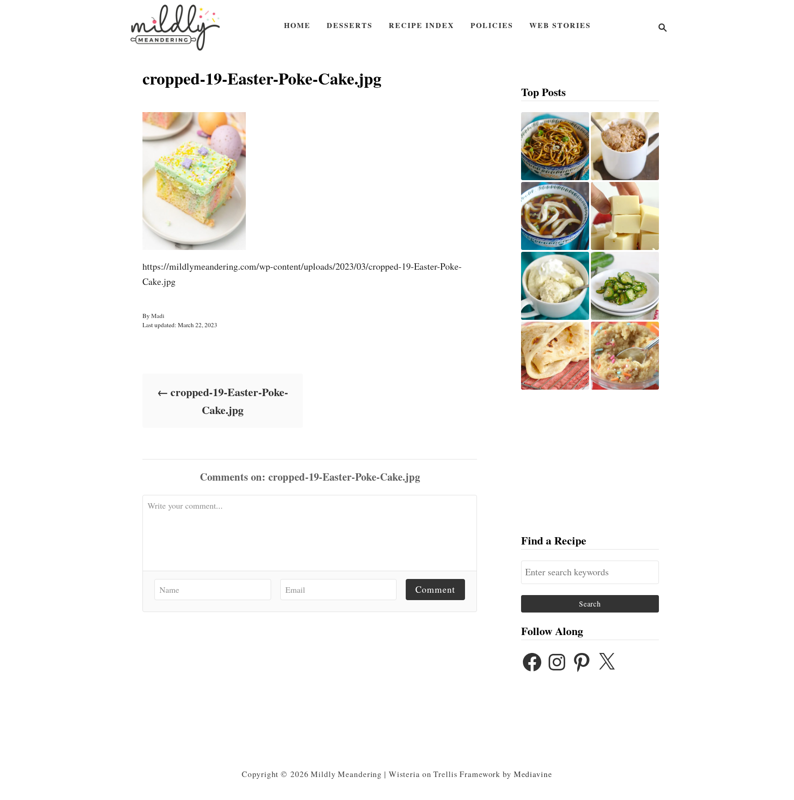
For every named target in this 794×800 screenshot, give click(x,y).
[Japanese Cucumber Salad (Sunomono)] (625, 286)
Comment (435, 589)
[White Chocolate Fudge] (625, 216)
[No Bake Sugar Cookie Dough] (625, 356)
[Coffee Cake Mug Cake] (625, 146)
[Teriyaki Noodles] (555, 146)
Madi (157, 316)
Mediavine (533, 774)
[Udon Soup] (555, 216)
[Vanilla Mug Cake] (555, 286)
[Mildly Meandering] (175, 28)
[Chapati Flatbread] (555, 356)
